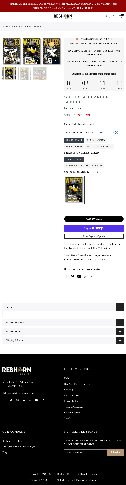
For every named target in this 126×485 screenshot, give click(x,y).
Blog (4, 452)
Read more (99, 259)
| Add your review (72, 108)
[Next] (56, 51)
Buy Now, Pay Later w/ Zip (77, 384)
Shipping (68, 124)
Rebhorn (92, 480)
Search (67, 418)
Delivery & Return (73, 269)
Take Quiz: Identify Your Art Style (18, 446)
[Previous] (8, 51)
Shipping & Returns (65, 474)
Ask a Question (93, 269)
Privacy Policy (71, 401)
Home (5, 26)
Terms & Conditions (73, 407)
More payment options (94, 236)
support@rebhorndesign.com (21, 393)
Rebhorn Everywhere (12, 441)
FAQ (66, 378)
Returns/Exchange (72, 395)
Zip (50, 474)
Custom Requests (72, 412)
